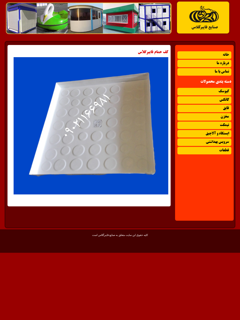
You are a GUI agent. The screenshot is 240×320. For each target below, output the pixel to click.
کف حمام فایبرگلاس (153, 52)
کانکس (224, 100)
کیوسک (223, 91)
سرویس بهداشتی (217, 142)
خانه (226, 55)
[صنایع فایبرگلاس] (203, 34)
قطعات (224, 151)
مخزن (225, 117)
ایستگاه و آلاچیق (217, 134)
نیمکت (224, 125)
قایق (226, 108)
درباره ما (223, 63)
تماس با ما (222, 72)
